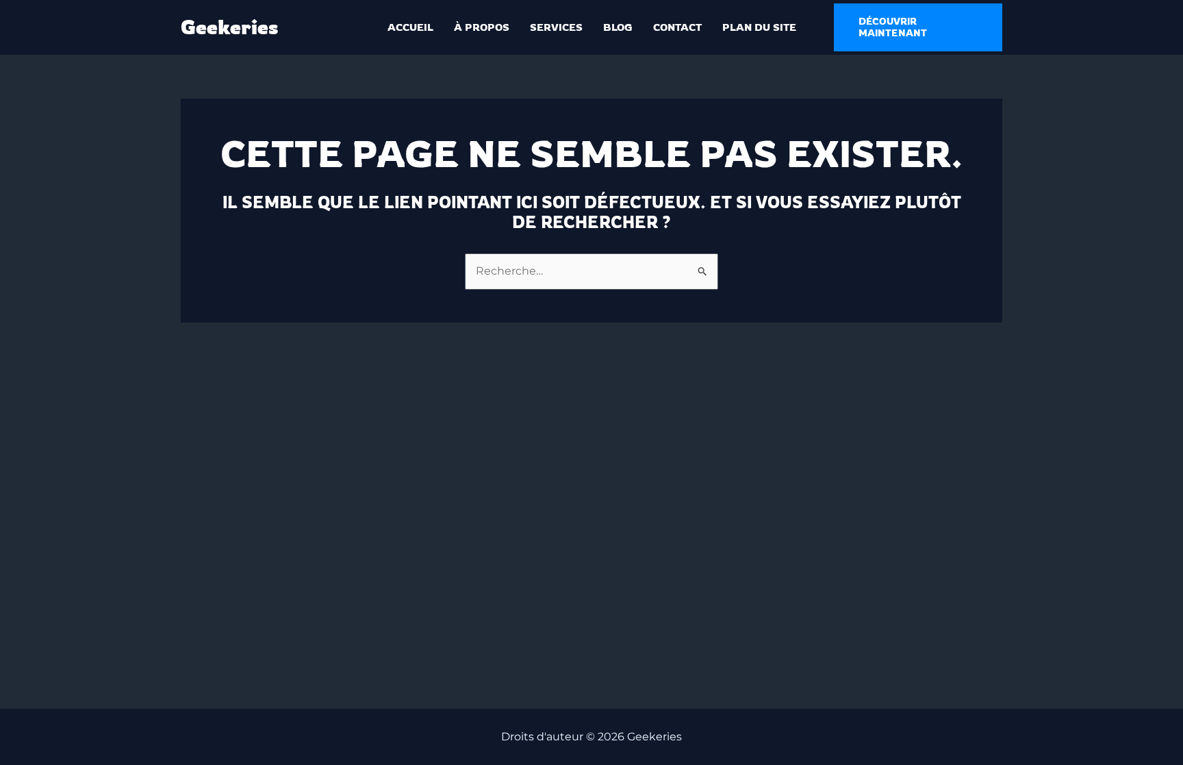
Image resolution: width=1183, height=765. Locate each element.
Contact (677, 27)
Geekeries (230, 27)
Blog (618, 27)
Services (556, 27)
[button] (918, 27)
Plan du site (759, 27)
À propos (481, 27)
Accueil (410, 27)
